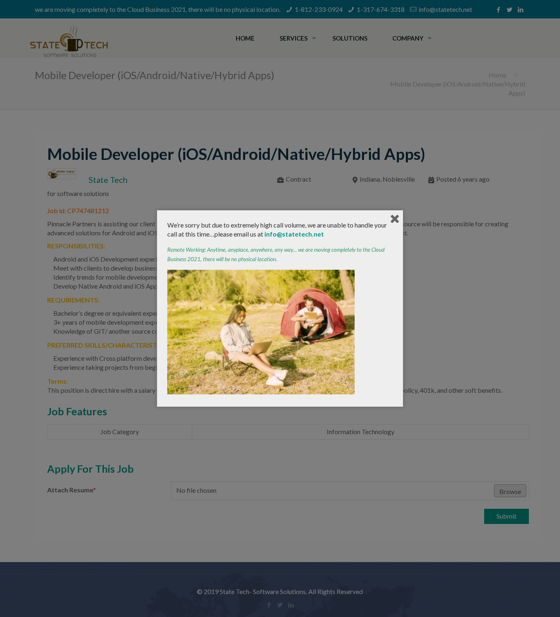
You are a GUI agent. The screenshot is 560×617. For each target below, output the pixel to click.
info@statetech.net (294, 234)
